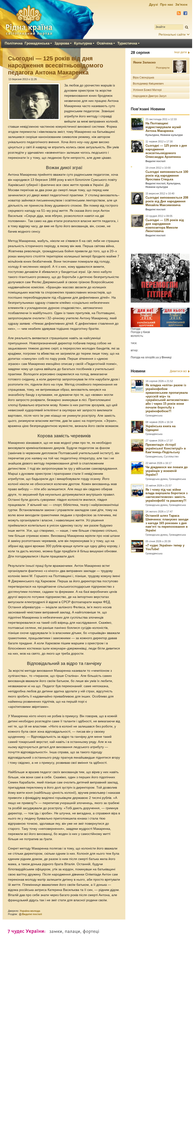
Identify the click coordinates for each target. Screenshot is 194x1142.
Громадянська (37, 43)
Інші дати (180, 52)
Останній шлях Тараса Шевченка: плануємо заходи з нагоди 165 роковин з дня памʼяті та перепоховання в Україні (167, 523)
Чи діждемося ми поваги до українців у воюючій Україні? (167, 470)
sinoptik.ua (152, 357)
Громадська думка (157, 479)
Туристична (127, 43)
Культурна (83, 43)
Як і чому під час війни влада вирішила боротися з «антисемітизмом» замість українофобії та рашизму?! (166, 495)
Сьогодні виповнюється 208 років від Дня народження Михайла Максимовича (167, 201)
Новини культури (171, 134)
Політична (13, 43)
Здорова (61, 43)
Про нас (166, 4)
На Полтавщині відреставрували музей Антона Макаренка (163, 127)
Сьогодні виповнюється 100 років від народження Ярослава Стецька (167, 175)
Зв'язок (181, 4)
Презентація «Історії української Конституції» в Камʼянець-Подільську (166, 448)
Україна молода (30, 910)
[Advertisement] (96, 1000)
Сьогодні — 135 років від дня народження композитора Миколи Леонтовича (165, 225)
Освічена (104, 43)
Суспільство (171, 456)
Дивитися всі (178, 371)
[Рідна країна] (29, 20)
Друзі (153, 4)
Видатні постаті (32, 914)
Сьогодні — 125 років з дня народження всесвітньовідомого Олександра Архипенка (166, 151)
